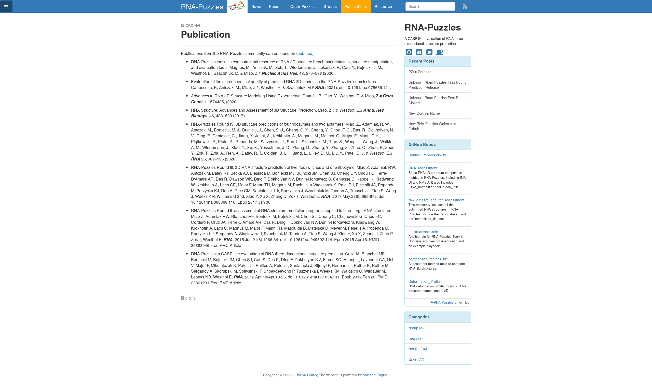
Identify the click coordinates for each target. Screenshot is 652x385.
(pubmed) (305, 53)
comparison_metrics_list (428, 258)
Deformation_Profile (425, 281)
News (256, 6)
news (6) (416, 338)
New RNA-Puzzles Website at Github (432, 126)
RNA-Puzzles (202, 6)
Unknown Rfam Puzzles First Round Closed (438, 100)
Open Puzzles (303, 6)
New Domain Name (424, 113)
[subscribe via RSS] (465, 6)
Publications (356, 6)
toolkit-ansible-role (423, 231)
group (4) (416, 327)
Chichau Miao (306, 374)
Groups (330, 6)
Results (276, 6)
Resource (383, 6)
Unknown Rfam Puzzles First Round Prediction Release (438, 85)
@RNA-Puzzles (442, 302)
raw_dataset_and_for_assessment (436, 199)
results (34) (418, 348)
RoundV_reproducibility (427, 154)
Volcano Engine (375, 374)
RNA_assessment (423, 167)
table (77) (416, 359)
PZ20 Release (420, 71)
